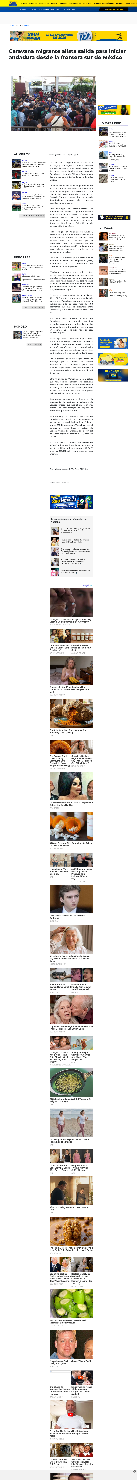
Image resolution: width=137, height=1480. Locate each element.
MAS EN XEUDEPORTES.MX (34, 308)
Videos (59, 9)
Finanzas (33, 9)
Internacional (75, 3)
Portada (23, 3)
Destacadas (44, 9)
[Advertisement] (29, 236)
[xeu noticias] (13, 3)
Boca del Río (44, 3)
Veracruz (33, 3)
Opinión (67, 9)
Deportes (87, 3)
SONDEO (20, 326)
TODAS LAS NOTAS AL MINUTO (33, 216)
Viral (52, 9)
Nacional (63, 3)
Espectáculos (108, 3)
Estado (54, 3)
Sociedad (120, 3)
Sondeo (75, 9)
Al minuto (24, 9)
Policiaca (97, 3)
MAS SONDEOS (35, 344)
